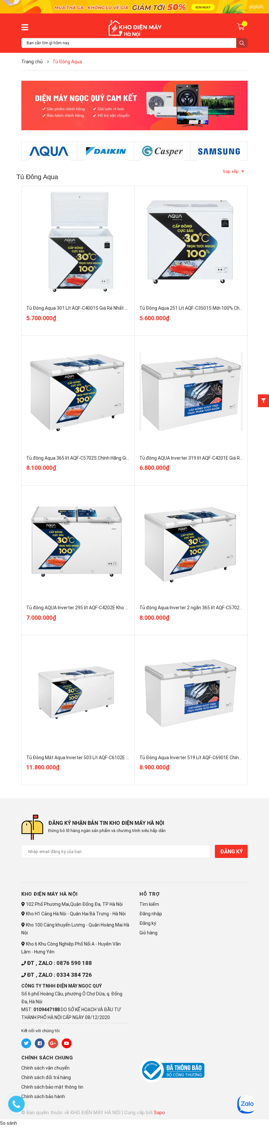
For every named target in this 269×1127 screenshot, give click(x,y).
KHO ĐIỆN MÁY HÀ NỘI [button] (49, 894)
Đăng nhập (150, 913)
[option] (49, 151)
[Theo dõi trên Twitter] (26, 1043)
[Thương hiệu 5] (49, 151)
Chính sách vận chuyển (45, 1068)
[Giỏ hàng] (241, 26)
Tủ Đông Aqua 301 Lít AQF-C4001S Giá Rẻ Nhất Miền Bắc (85, 308)
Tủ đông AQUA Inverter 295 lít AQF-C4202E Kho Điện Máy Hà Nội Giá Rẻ (99, 607)
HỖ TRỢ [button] (149, 894)
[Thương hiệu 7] (162, 151)
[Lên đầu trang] (231, 1113)
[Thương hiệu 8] (219, 151)
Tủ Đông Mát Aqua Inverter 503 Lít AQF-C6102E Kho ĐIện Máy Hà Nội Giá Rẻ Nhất (110, 757)
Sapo (159, 1113)
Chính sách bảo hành (43, 1096)
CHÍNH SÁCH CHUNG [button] (47, 1058)
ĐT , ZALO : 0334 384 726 (59, 974)
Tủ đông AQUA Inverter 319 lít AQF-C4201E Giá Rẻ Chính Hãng (203, 458)
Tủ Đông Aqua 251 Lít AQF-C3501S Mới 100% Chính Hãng (198, 308)
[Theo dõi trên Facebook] (40, 1043)
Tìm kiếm (149, 904)
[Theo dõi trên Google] (53, 1043)
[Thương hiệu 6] (105, 151)
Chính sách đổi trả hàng (46, 1077)
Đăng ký (231, 851)
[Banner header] (134, 6)
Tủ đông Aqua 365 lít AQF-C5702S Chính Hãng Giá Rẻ (80, 458)
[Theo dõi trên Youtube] (67, 1043)
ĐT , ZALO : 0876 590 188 (59, 963)
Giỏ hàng (148, 932)
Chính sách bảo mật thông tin (52, 1087)
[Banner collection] (134, 105)
